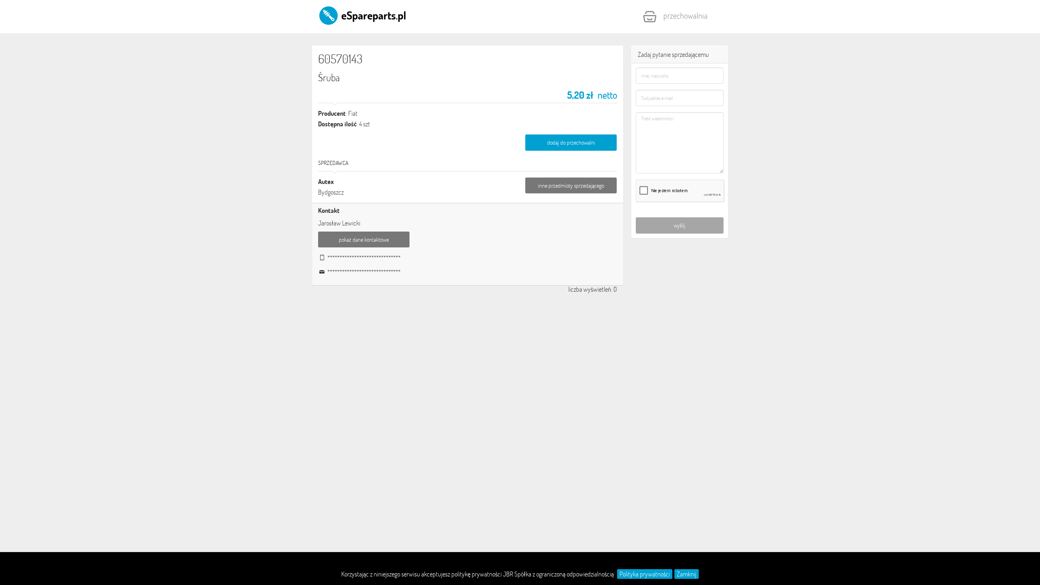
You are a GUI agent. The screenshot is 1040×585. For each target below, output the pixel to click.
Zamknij (686, 574)
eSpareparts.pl (372, 15)
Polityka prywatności (645, 574)
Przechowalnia (685, 15)
